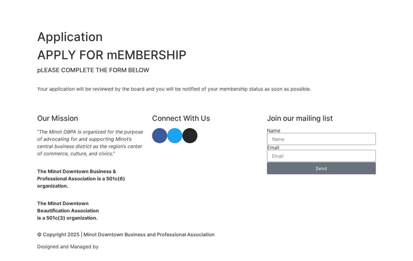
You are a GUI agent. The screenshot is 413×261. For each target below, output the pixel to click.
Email (273, 147)
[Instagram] (189, 135)
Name (273, 130)
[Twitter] (174, 135)
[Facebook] (159, 135)
